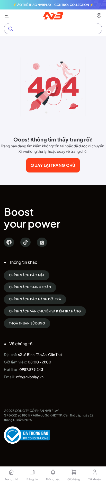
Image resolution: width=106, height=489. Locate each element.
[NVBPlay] (53, 15)
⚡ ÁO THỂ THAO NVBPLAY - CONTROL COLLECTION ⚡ (53, 5)
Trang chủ (11, 479)
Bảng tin (32, 479)
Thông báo (53, 479)
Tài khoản (94, 479)
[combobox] (53, 28)
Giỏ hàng (73, 479)
